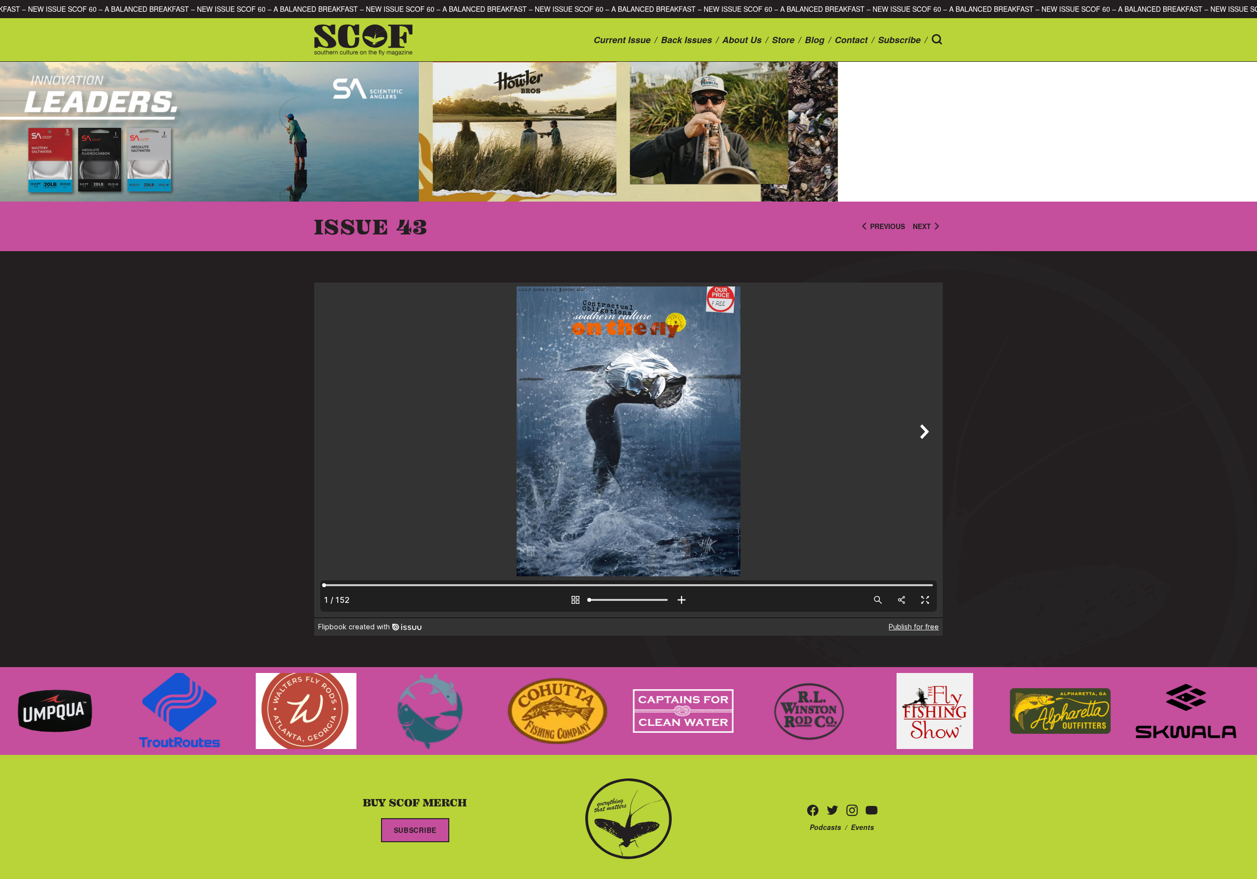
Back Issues (686, 39)
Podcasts (825, 827)
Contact (851, 39)
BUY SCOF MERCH (415, 802)
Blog (814, 39)
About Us (742, 39)
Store (783, 39)
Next (922, 226)
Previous (887, 226)
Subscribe (899, 39)
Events (862, 827)
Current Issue (622, 39)
